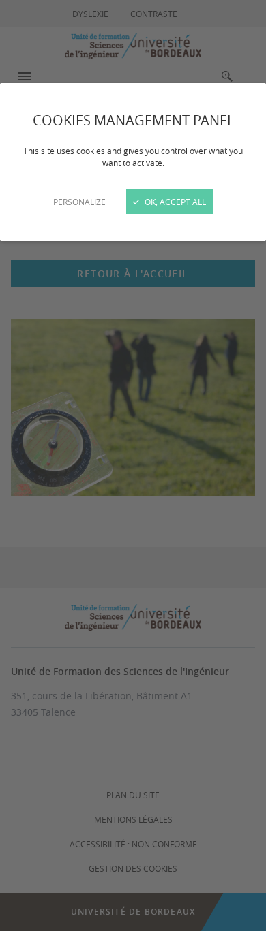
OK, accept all (174, 201)
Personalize (79, 201)
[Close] (133, 465)
